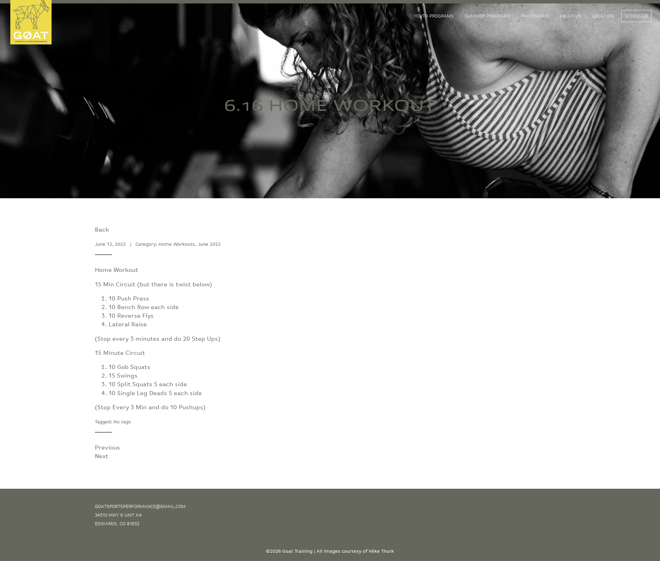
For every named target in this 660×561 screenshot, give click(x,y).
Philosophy (535, 16)
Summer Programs (487, 16)
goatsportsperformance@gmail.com (140, 506)
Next (101, 456)
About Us (570, 16)
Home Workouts (176, 244)
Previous (107, 448)
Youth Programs (434, 16)
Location (603, 16)
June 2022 (209, 244)
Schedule (636, 16)
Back (102, 230)
